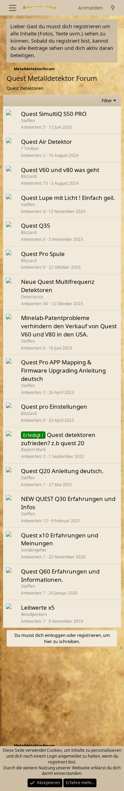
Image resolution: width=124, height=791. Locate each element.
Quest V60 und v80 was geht (60, 170)
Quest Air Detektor (46, 142)
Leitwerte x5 (38, 607)
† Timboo (30, 148)
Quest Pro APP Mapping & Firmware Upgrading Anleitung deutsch (63, 370)
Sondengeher (34, 550)
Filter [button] (107, 100)
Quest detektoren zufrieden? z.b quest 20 (58, 439)
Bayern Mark (33, 449)
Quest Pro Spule (43, 254)
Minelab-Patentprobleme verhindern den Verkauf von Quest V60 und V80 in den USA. (69, 326)
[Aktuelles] (113, 7)
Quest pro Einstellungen (54, 406)
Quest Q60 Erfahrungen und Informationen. (60, 575)
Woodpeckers (34, 614)
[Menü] (12, 8)
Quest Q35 (35, 225)
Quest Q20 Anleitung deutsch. (62, 471)
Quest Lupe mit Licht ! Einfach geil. (68, 198)
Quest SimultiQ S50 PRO (53, 114)
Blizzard (29, 176)
